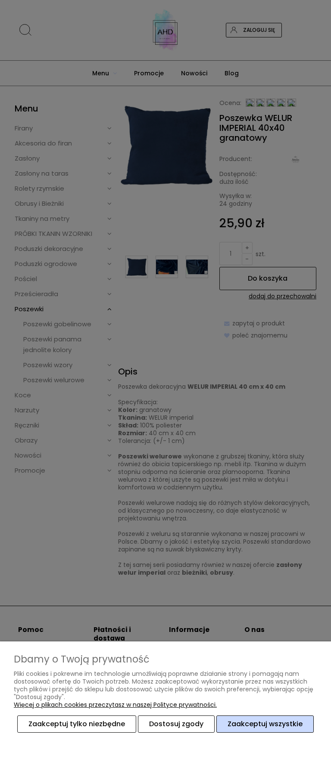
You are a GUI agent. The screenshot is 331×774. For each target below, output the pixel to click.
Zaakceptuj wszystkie (265, 724)
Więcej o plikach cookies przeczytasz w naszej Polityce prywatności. (115, 704)
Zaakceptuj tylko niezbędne (76, 724)
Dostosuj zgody (176, 724)
